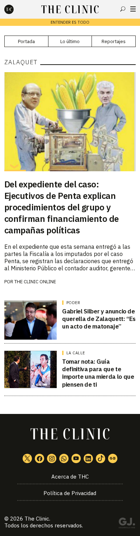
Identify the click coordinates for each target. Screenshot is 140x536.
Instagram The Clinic (51, 458)
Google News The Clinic (112, 458)
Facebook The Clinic (39, 458)
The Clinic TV (76, 458)
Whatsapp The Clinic (64, 458)
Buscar (122, 8)
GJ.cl (127, 524)
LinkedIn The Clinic (88, 458)
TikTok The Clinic (100, 458)
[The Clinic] (15, 9)
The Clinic (36, 518)
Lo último (70, 41)
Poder (73, 302)
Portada (26, 41)
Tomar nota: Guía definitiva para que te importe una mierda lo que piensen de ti (98, 373)
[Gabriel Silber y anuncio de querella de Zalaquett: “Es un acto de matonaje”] (30, 320)
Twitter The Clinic (27, 458)
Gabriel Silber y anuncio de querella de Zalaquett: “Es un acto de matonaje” (99, 319)
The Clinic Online (35, 282)
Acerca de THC (70, 476)
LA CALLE (75, 352)
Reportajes (114, 41)
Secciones (133, 8)
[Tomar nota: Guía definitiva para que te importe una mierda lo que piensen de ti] (30, 369)
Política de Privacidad (69, 493)
